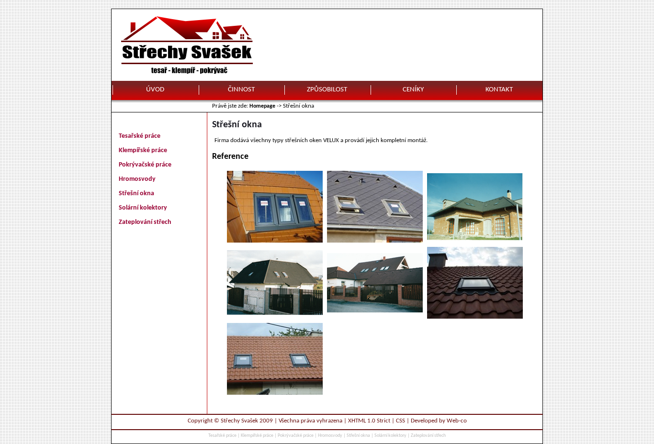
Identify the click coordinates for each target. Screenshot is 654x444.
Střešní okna (136, 193)
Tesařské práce (139, 136)
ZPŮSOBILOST (327, 89)
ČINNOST (241, 89)
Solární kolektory (143, 207)
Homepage (262, 106)
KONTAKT (499, 89)
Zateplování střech (145, 222)
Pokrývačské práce (145, 164)
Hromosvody (137, 179)
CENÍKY (413, 89)
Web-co (457, 421)
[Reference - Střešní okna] (275, 241)
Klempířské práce (143, 150)
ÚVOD (155, 89)
